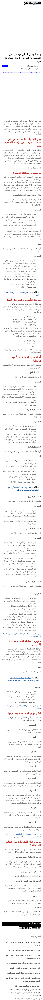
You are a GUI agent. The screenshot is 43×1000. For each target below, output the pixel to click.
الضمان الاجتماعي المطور (26, 992)
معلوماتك (5, 65)
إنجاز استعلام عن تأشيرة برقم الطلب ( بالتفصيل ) (24, 968)
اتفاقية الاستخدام (36, 989)
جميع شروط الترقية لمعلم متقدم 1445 (27, 986)
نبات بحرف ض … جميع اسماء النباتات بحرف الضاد (23, 973)
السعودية (39, 992)
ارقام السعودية (37, 995)
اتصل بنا (9, 989)
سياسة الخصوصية (18, 989)
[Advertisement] (21, 29)
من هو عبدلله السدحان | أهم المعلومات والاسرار (24, 950)
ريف (30, 995)
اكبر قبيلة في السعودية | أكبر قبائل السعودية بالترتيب (23, 963)
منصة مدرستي (12, 992)
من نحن (27, 989)
